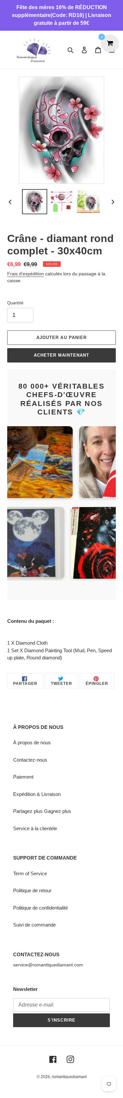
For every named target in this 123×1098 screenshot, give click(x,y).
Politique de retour (32, 890)
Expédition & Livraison (37, 794)
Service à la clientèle (35, 828)
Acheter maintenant (62, 355)
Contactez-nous (30, 760)
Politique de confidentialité (40, 908)
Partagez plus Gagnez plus (42, 811)
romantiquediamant (69, 1076)
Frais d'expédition (25, 273)
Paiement (23, 777)
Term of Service (30, 873)
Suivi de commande (34, 925)
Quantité (15, 302)
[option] (34, 201)
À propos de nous (32, 742)
